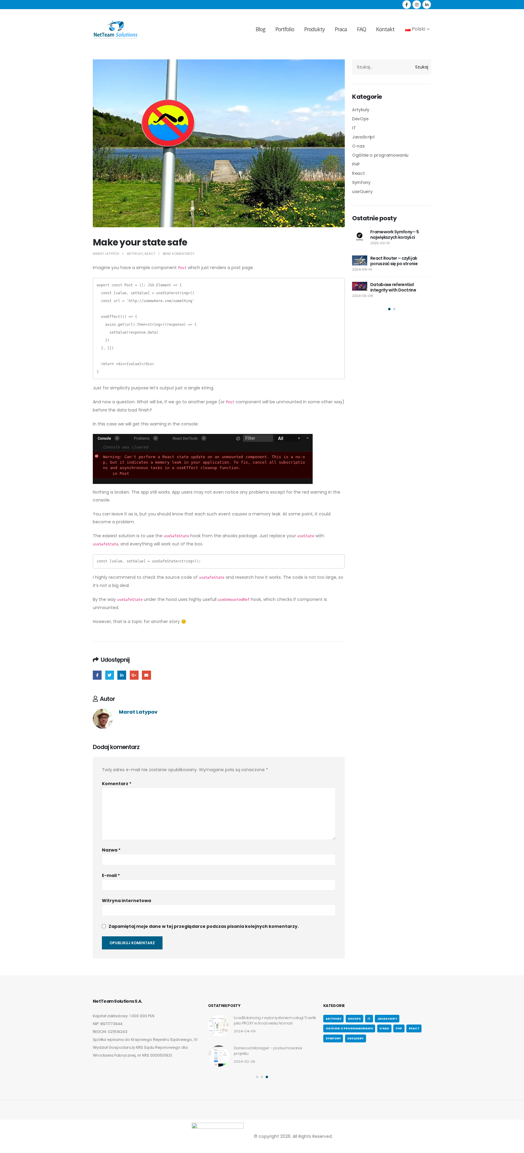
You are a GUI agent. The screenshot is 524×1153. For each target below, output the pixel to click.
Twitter (109, 675)
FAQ (361, 29)
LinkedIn (121, 675)
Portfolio (284, 29)
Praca (341, 29)
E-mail (111, 875)
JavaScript (363, 137)
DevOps (360, 119)
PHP (356, 164)
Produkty (314, 29)
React (150, 253)
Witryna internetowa (126, 901)
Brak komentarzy (178, 253)
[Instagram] (416, 4)
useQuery (362, 191)
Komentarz (116, 784)
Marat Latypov (106, 253)
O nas (358, 146)
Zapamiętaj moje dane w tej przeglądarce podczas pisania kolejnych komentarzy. (204, 926)
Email (146, 675)
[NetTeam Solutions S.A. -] (115, 29)
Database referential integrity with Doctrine (393, 287)
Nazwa (111, 850)
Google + (134, 675)
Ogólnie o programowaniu (380, 155)
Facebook (97, 675)
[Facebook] (406, 4)
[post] (359, 236)
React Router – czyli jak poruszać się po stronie (394, 261)
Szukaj (421, 67)
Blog (260, 29)
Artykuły (135, 253)
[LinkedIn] (426, 4)
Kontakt (385, 29)
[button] (389, 309)
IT (354, 128)
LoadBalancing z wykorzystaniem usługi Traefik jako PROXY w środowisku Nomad (275, 1020)
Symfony (361, 182)
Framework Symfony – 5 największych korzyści (394, 234)
